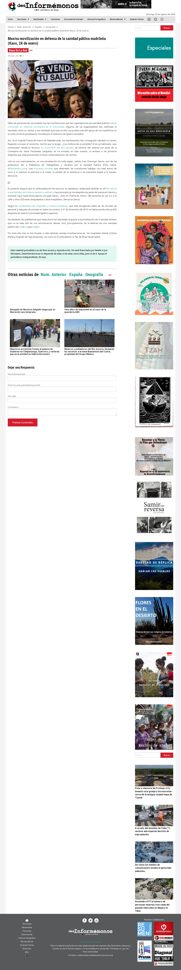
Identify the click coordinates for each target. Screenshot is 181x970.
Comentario (13, 407)
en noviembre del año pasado (57, 147)
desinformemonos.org (90, 942)
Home (10, 27)
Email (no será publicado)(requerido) (24, 385)
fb (149, 19)
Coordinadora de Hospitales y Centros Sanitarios (43, 206)
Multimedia (39, 19)
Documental (26, 934)
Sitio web (12, 396)
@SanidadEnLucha (17, 168)
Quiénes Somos (137, 19)
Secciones (26, 923)
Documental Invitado (73, 19)
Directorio (26, 948)
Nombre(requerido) (16, 374)
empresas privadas (43, 168)
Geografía (50, 27)
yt (162, 19)
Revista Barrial (116, 19)
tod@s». (36, 226)
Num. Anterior (24, 27)
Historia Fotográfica (96, 19)
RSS (27, 952)
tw (155, 19)
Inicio (10, 19)
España (38, 27)
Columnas (55, 19)
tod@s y (23, 226)
